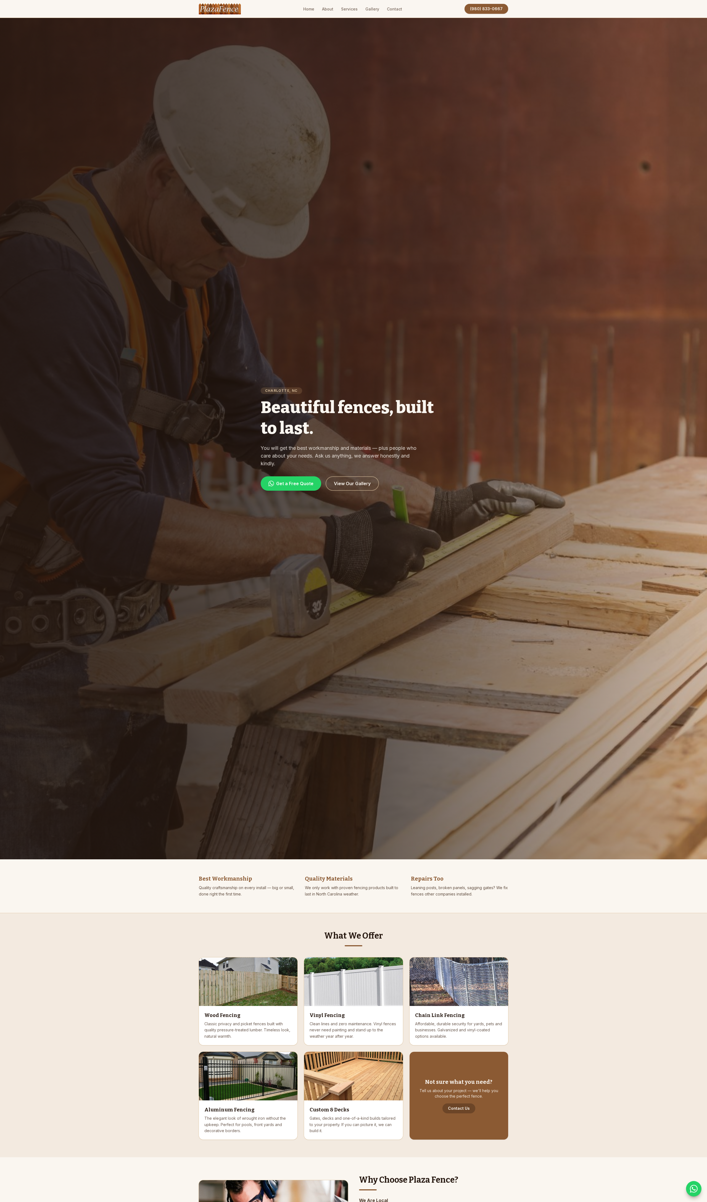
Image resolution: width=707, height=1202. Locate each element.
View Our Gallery (352, 483)
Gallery (372, 9)
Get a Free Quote (294, 483)
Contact (394, 9)
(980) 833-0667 (486, 8)
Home (308, 9)
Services (349, 9)
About (327, 9)
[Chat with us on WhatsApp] (693, 1188)
